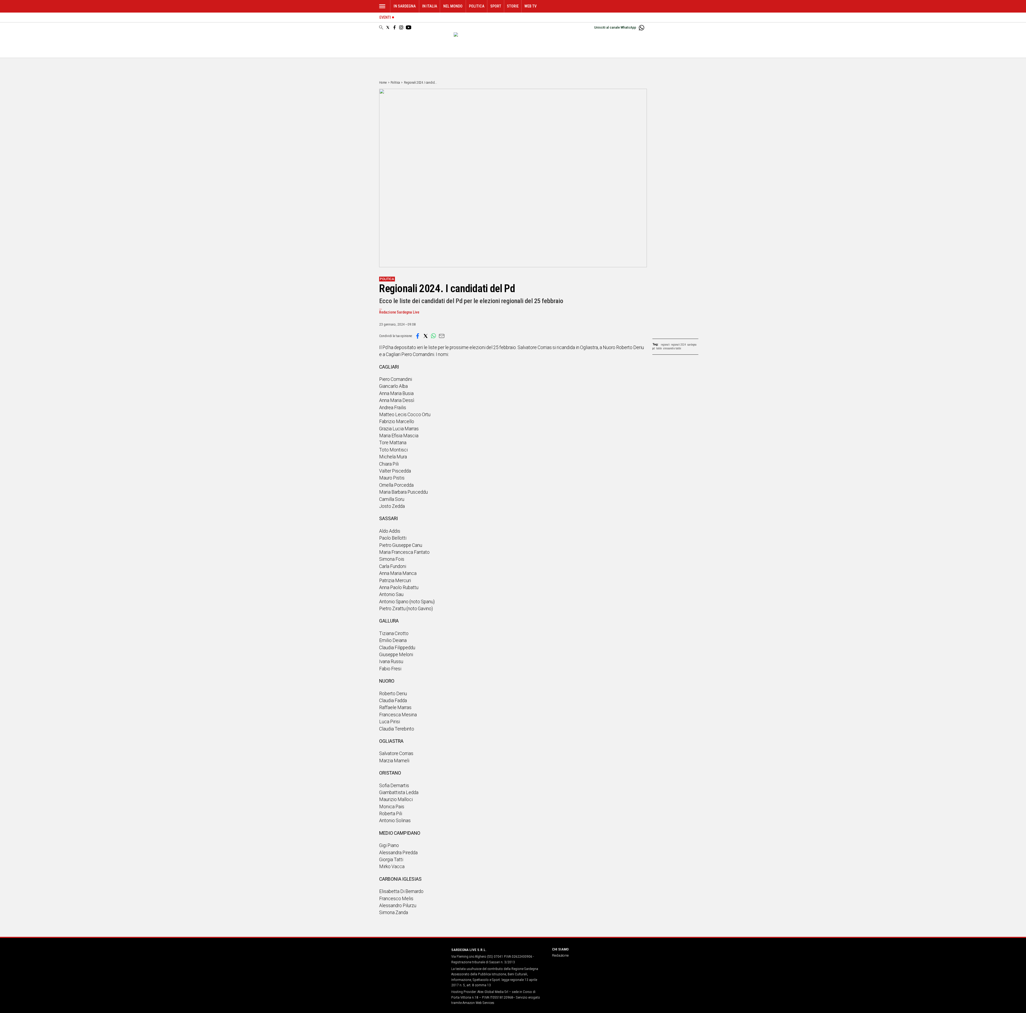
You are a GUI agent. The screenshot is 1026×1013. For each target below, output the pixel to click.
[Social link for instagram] (401, 27)
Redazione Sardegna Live (399, 312)
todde (659, 348)
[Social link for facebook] (394, 27)
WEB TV (530, 6)
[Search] (381, 27)
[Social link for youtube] (408, 27)
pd (653, 348)
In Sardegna (405, 6)
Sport (495, 6)
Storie (513, 6)
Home (383, 82)
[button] (417, 336)
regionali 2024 (678, 344)
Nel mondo (453, 6)
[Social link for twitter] (388, 27)
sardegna (692, 344)
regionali (665, 344)
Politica (476, 6)
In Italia (429, 6)
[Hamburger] (382, 6)
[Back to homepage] (412, 959)
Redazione (560, 955)
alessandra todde (672, 348)
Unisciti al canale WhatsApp (615, 27)
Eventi (385, 17)
